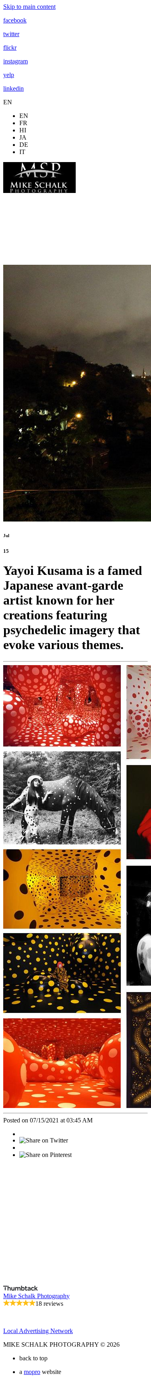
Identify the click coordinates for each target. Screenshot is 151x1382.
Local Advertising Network (38, 1330)
